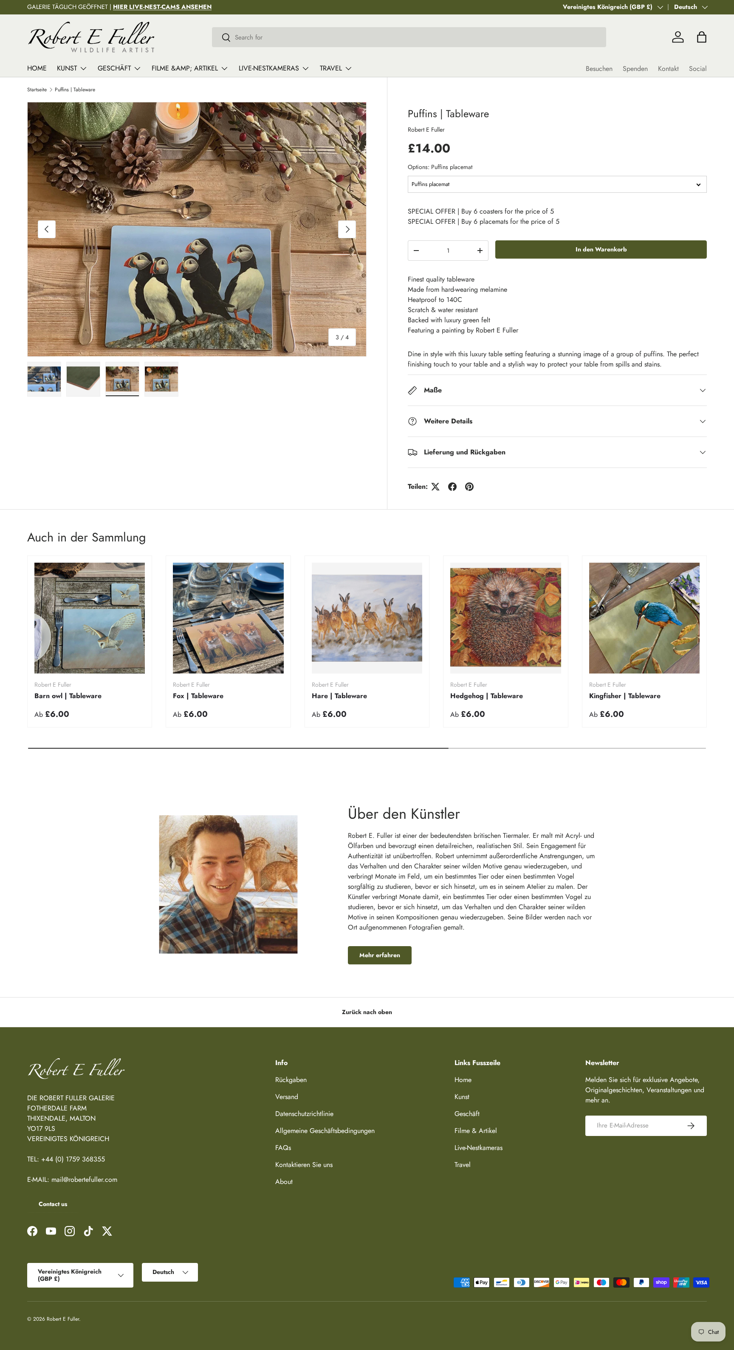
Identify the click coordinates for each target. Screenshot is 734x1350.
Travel (331, 68)
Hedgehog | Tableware (486, 696)
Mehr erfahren (379, 955)
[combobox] (409, 37)
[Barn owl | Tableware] (89, 618)
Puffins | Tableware (75, 89)
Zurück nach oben (367, 1012)
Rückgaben (291, 1080)
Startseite (37, 89)
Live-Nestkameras (269, 68)
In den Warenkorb (601, 249)
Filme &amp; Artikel (185, 68)
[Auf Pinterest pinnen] (469, 486)
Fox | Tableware (198, 696)
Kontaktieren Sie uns (304, 1165)
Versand (286, 1097)
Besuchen (599, 68)
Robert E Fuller (426, 129)
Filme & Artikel (476, 1131)
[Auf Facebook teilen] (452, 486)
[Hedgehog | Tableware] (505, 618)
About (284, 1182)
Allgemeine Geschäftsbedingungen (325, 1131)
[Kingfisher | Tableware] (644, 618)
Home (37, 68)
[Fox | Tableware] (228, 618)
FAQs (283, 1148)
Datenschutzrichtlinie (304, 1114)
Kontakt (668, 68)
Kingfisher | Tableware (625, 696)
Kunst (67, 68)
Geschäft (114, 68)
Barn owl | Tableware (68, 696)
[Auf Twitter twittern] (435, 486)
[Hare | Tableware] (367, 618)
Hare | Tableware (339, 696)
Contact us (53, 1204)
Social (698, 68)
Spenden (635, 68)
